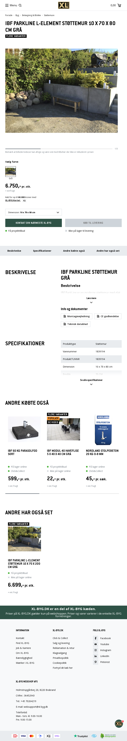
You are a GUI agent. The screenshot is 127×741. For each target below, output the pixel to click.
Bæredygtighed (24, 658)
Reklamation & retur (63, 648)
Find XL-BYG (22, 643)
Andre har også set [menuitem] (108, 250)
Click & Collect (60, 638)
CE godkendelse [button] (110, 316)
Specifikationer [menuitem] (42, 250)
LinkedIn (104, 656)
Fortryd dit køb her (63, 668)
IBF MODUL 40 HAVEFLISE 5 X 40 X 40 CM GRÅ (63, 452)
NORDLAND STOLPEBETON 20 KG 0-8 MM (102, 452)
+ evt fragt (10, 190)
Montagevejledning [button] (78, 316)
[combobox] (33, 212)
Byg (17, 15)
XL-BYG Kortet (13, 200)
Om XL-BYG (22, 653)
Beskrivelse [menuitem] (14, 250)
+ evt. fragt (13, 486)
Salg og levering (61, 643)
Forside (8, 15)
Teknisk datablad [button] (77, 324)
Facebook (105, 638)
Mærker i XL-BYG (25, 663)
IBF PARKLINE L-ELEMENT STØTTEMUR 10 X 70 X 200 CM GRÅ (24, 564)
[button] (33, 223)
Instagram (105, 650)
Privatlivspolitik (60, 658)
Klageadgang (60, 653)
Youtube (104, 644)
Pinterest (105, 662)
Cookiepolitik (59, 663)
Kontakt (20, 638)
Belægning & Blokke (31, 15)
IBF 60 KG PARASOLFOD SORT (22, 452)
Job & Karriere (23, 648)
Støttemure (49, 15)
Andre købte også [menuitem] (74, 250)
